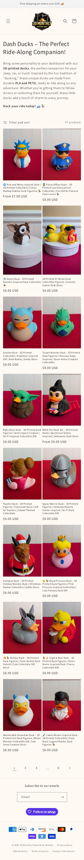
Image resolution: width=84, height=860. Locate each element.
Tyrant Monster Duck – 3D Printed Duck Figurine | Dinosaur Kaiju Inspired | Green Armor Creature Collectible (61, 357)
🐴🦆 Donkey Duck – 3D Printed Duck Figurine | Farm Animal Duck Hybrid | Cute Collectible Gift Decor (21, 662)
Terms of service (40, 851)
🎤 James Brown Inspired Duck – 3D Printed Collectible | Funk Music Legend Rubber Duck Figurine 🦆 (60, 739)
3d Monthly (26, 845)
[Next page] (69, 768)
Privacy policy (64, 845)
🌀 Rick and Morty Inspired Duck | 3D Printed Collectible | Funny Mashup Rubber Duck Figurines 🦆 (22, 187)
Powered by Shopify (42, 845)
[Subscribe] (62, 797)
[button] (8, 21)
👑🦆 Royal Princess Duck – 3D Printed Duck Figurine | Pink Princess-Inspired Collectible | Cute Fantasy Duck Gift (59, 585)
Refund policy (20, 851)
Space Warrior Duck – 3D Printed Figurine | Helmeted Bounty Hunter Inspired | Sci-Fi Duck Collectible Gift (60, 508)
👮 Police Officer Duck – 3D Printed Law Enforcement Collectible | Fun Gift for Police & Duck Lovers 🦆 (60, 189)
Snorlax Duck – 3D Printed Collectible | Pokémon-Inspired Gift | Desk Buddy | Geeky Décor (20, 355)
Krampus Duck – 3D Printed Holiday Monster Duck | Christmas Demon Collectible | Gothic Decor (22, 584)
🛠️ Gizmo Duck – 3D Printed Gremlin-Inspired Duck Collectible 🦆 (22, 282)
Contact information (64, 851)
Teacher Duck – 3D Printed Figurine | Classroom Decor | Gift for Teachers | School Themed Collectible (21, 508)
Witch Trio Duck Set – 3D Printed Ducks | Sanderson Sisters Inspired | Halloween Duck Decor (60, 433)
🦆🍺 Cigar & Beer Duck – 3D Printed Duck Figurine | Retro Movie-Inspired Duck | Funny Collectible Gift (58, 662)
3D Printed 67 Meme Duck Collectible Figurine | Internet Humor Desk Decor (59, 282)
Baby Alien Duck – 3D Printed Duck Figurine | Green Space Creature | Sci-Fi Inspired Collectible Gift (22, 433)
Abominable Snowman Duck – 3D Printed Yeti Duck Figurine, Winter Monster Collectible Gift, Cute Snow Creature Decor (22, 739)
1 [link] (14, 768)
